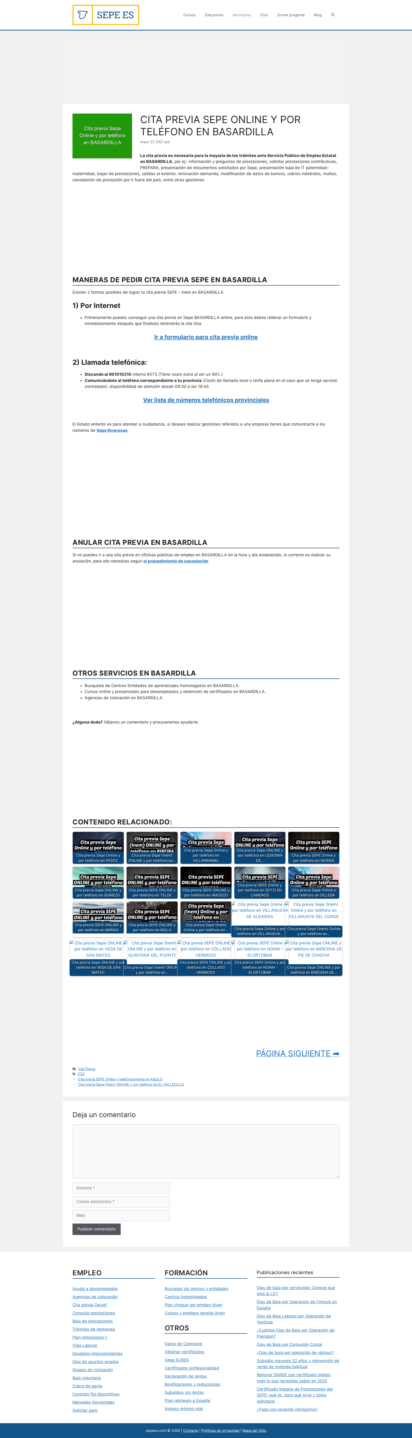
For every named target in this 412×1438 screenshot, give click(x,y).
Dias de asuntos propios (95, 1361)
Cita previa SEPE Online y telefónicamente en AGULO (120, 1079)
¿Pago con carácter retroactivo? (287, 1409)
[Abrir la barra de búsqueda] (333, 15)
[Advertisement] (206, 68)
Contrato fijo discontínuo (95, 1394)
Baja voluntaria (86, 1377)
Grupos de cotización (92, 1369)
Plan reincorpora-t (89, 1337)
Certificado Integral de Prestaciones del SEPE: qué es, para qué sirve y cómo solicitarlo (295, 1395)
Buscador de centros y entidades (196, 1288)
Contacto (190, 1430)
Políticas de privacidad (220, 1430)
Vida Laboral (84, 1345)
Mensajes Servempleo (93, 1402)
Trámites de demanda (93, 1329)
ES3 (81, 1074)
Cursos (189, 15)
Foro (264, 15)
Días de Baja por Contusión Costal (289, 1344)
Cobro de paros (87, 1386)
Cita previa (214, 15)
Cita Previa (86, 1069)
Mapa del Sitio (254, 1430)
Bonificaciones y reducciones (192, 1384)
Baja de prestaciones (92, 1321)
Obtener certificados (184, 1351)
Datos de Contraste (183, 1343)
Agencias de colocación (95, 1296)
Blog (318, 15)
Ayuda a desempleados (95, 1288)
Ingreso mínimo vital (184, 1408)
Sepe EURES (177, 1360)
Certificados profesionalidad (192, 1368)
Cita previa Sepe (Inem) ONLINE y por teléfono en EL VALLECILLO (131, 1084)
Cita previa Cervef (89, 1305)
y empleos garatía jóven (201, 1313)
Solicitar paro (85, 1410)
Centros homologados (186, 1296)
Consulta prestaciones (93, 1313)
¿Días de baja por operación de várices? (295, 1352)
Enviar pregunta (291, 15)
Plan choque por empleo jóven (193, 1305)
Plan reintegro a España (187, 1400)
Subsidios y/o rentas (184, 1392)
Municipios (242, 15)
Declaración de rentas (186, 1376)
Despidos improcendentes (97, 1353)
